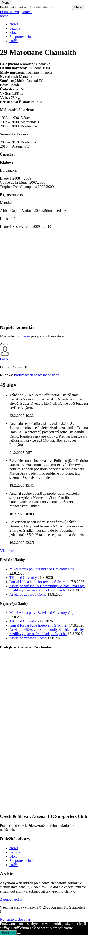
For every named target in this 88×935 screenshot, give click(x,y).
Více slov (7, 551)
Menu (5, 2)
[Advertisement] (44, 276)
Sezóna (14, 28)
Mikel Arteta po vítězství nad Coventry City (41, 569)
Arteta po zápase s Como (27, 594)
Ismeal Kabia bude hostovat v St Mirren (38, 582)
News (13, 24)
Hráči (13, 41)
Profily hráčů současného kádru (37, 375)
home (4, 16)
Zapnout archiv (11, 899)
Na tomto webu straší (15, 919)
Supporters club (21, 37)
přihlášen (24, 336)
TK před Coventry (23, 578)
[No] (19, 933)
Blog (13, 32)
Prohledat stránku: (13, 7)
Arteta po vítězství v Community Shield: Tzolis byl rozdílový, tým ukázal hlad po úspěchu (47, 588)
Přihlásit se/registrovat (16, 12)
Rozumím (8, 932)
